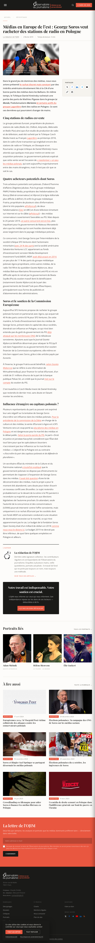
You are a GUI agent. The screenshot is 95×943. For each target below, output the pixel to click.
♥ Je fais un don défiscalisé (31, 608)
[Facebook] (69, 916)
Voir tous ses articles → (25, 576)
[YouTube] (77, 916)
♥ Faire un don (84, 5)
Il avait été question (28, 478)
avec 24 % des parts (24, 245)
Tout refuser (32, 932)
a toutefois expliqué (31, 467)
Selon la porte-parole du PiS (31, 435)
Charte (36, 906)
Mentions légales (40, 910)
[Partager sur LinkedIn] (77, 87)
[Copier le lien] (67, 92)
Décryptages (21, 17)
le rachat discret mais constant (35, 84)
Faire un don (69, 906)
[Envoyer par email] (87, 87)
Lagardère (32, 138)
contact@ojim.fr (17, 895)
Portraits (6, 917)
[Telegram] (73, 916)
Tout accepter (14, 932)
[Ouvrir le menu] (5, 5)
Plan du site (38, 917)
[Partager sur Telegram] (82, 87)
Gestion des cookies (56, 939)
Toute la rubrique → (83, 685)
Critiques (6, 914)
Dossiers (6, 910)
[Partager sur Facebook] (72, 87)
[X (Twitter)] (65, 916)
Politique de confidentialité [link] (31, 937)
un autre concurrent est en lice (35, 220)
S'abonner (10, 854)
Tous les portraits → (83, 629)
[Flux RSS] (84, 916)
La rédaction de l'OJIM (11, 37)
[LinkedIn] (81, 916)
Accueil (7, 17)
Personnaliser (11, 937)
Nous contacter (39, 914)
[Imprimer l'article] (72, 92)
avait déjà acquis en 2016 (45, 256)
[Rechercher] (73, 5)
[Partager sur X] (67, 87)
